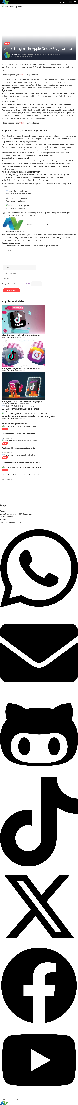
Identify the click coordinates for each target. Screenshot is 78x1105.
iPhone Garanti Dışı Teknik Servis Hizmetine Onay (22, 475)
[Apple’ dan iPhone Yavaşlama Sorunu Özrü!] (19, 440)
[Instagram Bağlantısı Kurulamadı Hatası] (23, 352)
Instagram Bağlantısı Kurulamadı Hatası (21, 368)
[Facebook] (34, 224)
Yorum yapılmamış (40, 54)
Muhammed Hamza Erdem (9, 403)
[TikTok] (41, 224)
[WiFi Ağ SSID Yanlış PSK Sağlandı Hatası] (18, 406)
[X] (36, 224)
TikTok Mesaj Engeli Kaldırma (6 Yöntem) (21, 335)
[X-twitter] (39, 945)
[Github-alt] (39, 776)
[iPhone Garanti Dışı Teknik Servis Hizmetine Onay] (22, 467)
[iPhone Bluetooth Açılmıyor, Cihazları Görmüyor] (21, 455)
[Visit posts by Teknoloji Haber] (7, 55)
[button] (60, 2)
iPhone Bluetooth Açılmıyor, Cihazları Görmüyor (21, 462)
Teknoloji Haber (16, 54)
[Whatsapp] (39, 612)
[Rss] (47, 224)
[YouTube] (39, 224)
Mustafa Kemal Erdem (8, 337)
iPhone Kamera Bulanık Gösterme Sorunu (19, 434)
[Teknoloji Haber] (5, 2)
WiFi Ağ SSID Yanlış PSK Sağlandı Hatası (20, 408)
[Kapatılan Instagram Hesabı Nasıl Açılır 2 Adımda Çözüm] (24, 413)
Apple (7, 43)
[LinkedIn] (44, 224)
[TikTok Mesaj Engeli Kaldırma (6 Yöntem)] (23, 319)
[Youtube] (39, 1094)
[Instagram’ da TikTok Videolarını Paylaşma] (23, 386)
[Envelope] (39, 691)
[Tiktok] (39, 866)
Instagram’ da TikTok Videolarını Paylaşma (22, 401)
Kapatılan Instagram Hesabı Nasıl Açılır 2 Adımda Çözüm (28, 416)
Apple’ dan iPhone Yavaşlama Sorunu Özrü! (19, 448)
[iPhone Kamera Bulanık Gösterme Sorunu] (19, 426)
